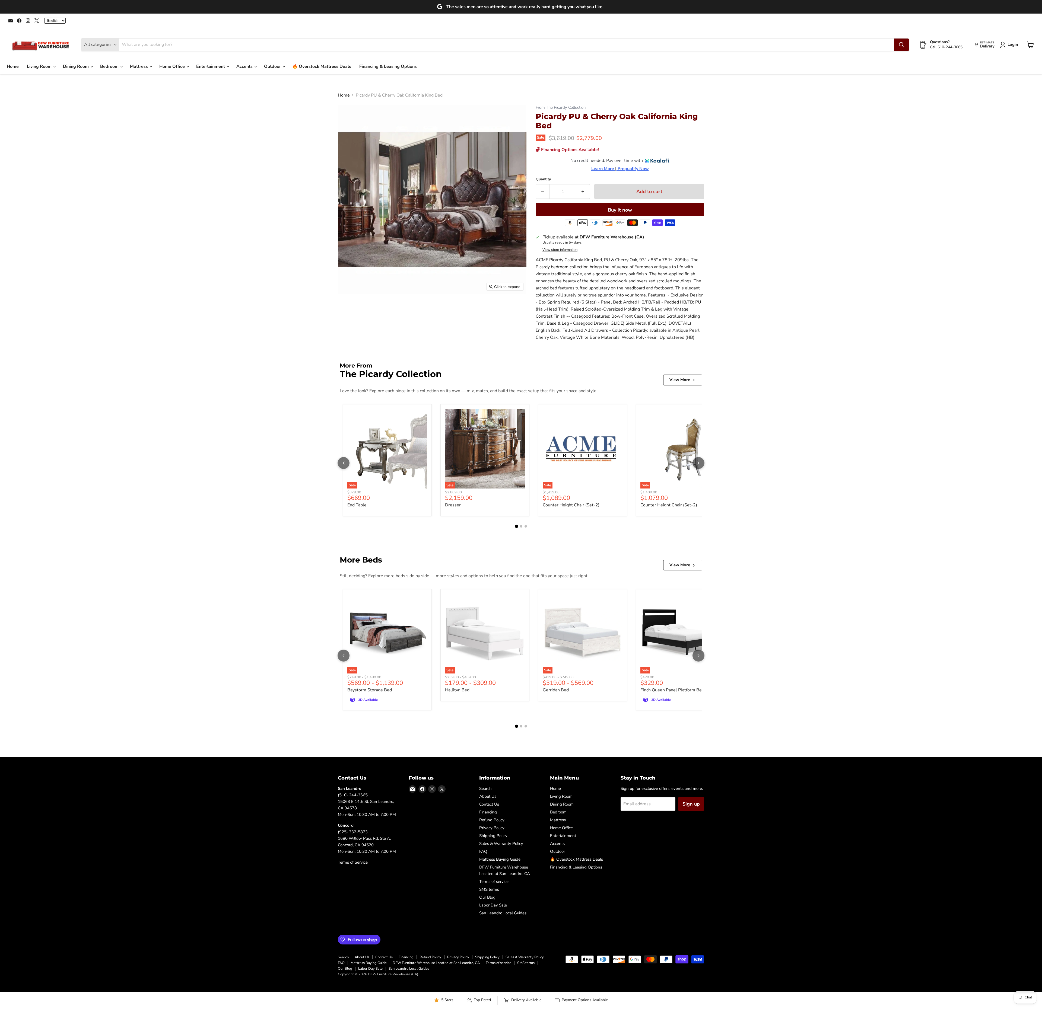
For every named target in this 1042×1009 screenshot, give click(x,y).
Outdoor (273, 66)
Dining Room (76, 66)
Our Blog (487, 897)
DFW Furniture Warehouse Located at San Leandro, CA (436, 962)
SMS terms (489, 889)
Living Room (40, 66)
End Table (357, 505)
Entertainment (211, 66)
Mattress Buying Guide (499, 859)
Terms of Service (353, 862)
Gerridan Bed (556, 690)
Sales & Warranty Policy (501, 843)
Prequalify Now (633, 169)
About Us (487, 796)
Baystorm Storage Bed (369, 690)
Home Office (172, 66)
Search (485, 788)
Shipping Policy (493, 835)
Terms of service (494, 881)
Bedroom (110, 66)
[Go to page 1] (516, 526)
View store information (559, 250)
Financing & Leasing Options (388, 66)
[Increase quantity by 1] (583, 191)
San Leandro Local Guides (502, 913)
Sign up (691, 804)
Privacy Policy (491, 828)
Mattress (139, 66)
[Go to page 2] (521, 526)
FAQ (483, 851)
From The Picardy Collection (561, 107)
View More (679, 379)
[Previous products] (344, 463)
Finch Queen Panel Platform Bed (672, 690)
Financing (488, 812)
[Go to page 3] (526, 526)
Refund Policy (491, 820)
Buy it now (620, 210)
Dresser (453, 505)
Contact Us (489, 804)
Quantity (543, 179)
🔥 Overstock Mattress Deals (321, 66)
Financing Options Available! (569, 150)
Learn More (603, 169)
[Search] (901, 45)
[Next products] (698, 463)
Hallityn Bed (457, 690)
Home (13, 66)
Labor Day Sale (493, 905)
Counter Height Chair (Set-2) (571, 505)
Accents (245, 66)
